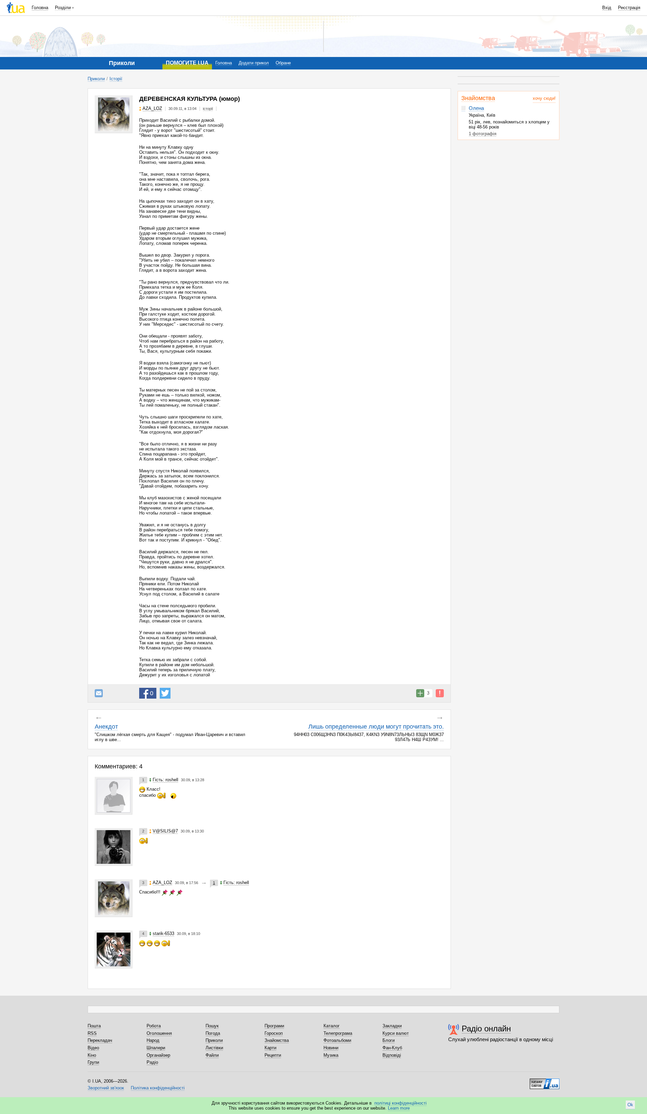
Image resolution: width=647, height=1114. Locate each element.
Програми (274, 1025)
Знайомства (478, 98)
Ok (630, 1104)
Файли (212, 1055)
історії (208, 109)
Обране (283, 62)
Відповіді (391, 1055)
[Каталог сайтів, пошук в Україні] (544, 1081)
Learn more (399, 1108)
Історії (116, 78)
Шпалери (156, 1047)
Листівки (214, 1047)
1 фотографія (482, 133)
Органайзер (158, 1055)
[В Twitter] (165, 693)
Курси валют (395, 1033)
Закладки (392, 1025)
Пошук (212, 1025)
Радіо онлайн (486, 1028)
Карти (270, 1047)
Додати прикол (254, 62)
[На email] (99, 693)
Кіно (92, 1055)
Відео (93, 1047)
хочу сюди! (544, 98)
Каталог (332, 1025)
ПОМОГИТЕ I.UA (187, 63)
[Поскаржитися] (440, 693)
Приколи (96, 78)
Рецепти (273, 1055)
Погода (213, 1033)
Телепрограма (338, 1033)
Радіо (152, 1062)
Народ (153, 1040)
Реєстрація (629, 7)
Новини (331, 1047)
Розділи (63, 7)
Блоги (388, 1040)
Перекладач (100, 1040)
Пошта (94, 1025)
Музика (331, 1055)
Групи (93, 1062)
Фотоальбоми (337, 1040)
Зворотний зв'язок (106, 1087)
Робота (154, 1025)
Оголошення (159, 1033)
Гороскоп (274, 1033)
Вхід (606, 7)
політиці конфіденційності (400, 1103)
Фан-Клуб (392, 1047)
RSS (92, 1033)
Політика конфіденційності (158, 1087)
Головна (40, 7)
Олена (476, 108)
